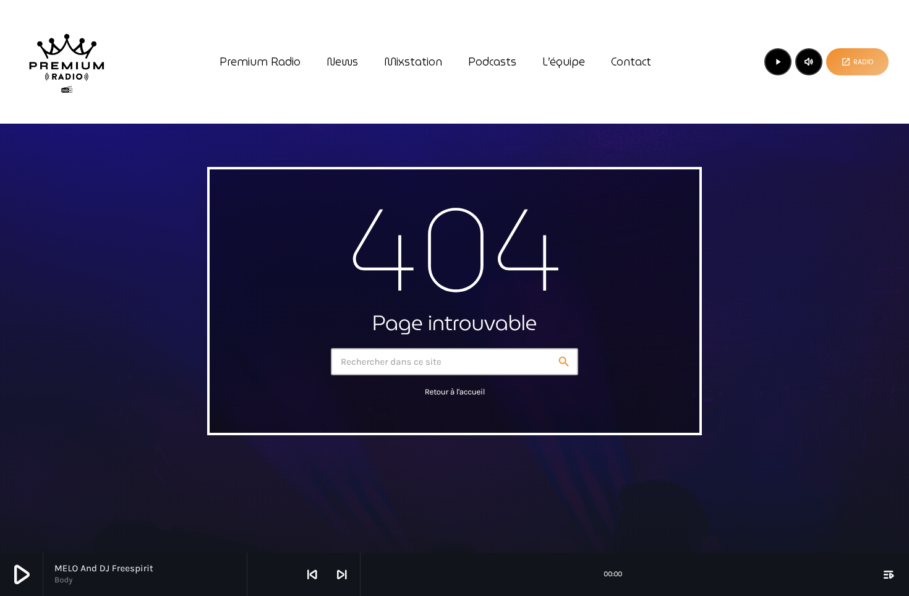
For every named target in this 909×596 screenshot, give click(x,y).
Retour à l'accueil (455, 392)
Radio (857, 62)
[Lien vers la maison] (66, 61)
